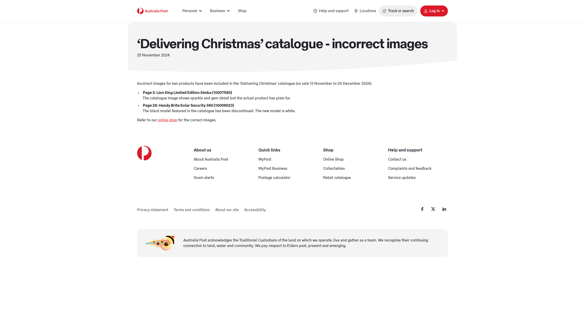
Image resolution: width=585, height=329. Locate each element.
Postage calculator (274, 178)
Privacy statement (152, 210)
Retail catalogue (337, 178)
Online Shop (333, 159)
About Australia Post (211, 159)
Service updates (402, 178)
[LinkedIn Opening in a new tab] (444, 209)
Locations (368, 11)
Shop (242, 11)
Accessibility (255, 210)
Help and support (334, 11)
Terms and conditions (192, 210)
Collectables (334, 168)
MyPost (264, 159)
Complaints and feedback (409, 168)
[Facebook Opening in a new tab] (422, 209)
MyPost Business (272, 168)
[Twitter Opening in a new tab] (433, 209)
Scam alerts (204, 178)
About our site (227, 210)
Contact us (397, 159)
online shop (167, 120)
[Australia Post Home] (152, 11)
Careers (200, 168)
